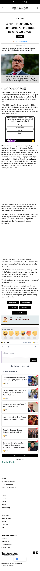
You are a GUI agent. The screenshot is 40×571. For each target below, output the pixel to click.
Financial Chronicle (8, 488)
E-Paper (4, 538)
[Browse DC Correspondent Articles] (5, 319)
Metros (4, 504)
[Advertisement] (20, 186)
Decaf (3, 521)
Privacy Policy (6, 544)
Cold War (13, 307)
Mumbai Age (6, 518)
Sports (3, 498)
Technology (5, 507)
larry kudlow (12, 302)
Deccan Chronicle (8, 482)
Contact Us (5, 547)
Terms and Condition (9, 535)
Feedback (5, 541)
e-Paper (14, 2)
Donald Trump (26, 302)
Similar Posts (8, 462)
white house (25, 307)
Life (2, 527)
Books (3, 495)
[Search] (38, 8)
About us (4, 524)
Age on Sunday (21, 2)
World (20, 36)
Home (3, 479)
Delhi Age (5, 515)
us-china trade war (19, 313)
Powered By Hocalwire (7, 565)
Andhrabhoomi (7, 485)
